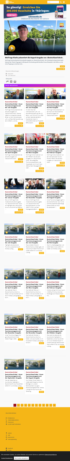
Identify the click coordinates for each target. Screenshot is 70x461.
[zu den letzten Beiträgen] (54, 405)
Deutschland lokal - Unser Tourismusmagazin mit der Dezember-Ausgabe (34, 195)
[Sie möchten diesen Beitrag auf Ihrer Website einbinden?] (11, 81)
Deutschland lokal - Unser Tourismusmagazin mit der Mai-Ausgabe (55, 105)
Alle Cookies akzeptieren (21, 458)
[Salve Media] (35, 12)
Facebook (10, 448)
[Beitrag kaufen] (14, 81)
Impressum (11, 422)
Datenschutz (11, 437)
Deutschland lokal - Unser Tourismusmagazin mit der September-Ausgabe (14, 376)
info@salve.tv (11, 418)
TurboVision (18, 424)
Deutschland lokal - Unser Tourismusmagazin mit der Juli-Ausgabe (14, 105)
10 (47, 405)
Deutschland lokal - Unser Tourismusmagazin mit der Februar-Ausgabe (55, 150)
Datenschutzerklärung (51, 454)
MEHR (62, 66)
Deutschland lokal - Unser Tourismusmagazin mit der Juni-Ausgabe (34, 105)
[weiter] (50, 405)
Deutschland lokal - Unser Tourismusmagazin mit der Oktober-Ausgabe (55, 331)
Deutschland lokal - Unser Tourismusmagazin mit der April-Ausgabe (14, 150)
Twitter (10, 450)
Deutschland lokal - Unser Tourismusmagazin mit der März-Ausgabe (34, 150)
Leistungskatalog (12, 439)
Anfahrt (10, 433)
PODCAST (59, 69)
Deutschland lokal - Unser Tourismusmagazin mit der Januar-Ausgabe (14, 195)
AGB (9, 435)
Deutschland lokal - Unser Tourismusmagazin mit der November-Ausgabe (34, 331)
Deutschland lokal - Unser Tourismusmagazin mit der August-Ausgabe (55, 195)
